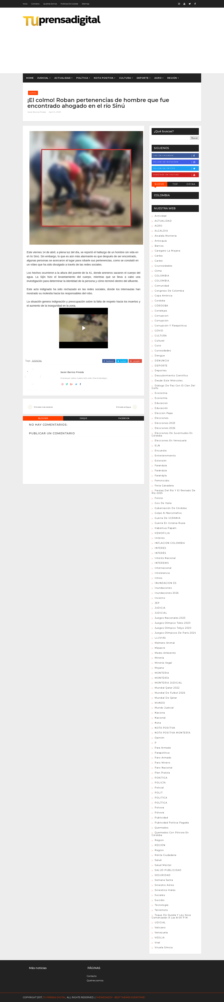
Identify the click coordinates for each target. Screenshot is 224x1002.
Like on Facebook (163, 155)
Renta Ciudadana (165, 855)
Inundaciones (163, 588)
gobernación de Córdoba (171, 508)
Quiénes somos (50, 4)
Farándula (161, 470)
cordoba (160, 300)
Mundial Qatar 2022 (167, 687)
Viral (157, 942)
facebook (109, 361)
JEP (157, 603)
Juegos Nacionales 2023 (170, 618)
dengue (160, 355)
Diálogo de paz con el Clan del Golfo (173, 387)
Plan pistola (162, 772)
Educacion (161, 403)
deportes (161, 370)
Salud (158, 860)
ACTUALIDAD (62, 78)
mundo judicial (164, 707)
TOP (175, 184)
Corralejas (161, 310)
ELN (157, 445)
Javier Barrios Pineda (36, 112)
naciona (160, 712)
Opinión (160, 737)
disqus (83, 418)
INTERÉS (160, 553)
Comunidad (162, 285)
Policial (159, 787)
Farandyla (161, 475)
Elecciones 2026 (165, 428)
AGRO (158, 78)
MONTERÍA (162, 678)
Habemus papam (166, 528)
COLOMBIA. (162, 280)
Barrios (159, 245)
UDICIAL (160, 922)
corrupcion (162, 315)
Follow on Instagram (165, 162)
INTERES (160, 548)
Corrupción (162, 320)
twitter (123, 361)
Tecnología (161, 905)
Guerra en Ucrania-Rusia (170, 523)
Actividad (161, 215)
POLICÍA (160, 782)
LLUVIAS (160, 637)
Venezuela (161, 932)
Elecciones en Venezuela (171, 440)
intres (158, 578)
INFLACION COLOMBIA (170, 543)
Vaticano (160, 927)
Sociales (160, 895)
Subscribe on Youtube (166, 175)
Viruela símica (164, 947)
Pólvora (159, 812)
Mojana (159, 667)
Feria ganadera (164, 485)
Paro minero (162, 762)
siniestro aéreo (164, 885)
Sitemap (85, 4)
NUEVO (159, 184)
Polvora (159, 807)
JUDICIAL (43, 78)
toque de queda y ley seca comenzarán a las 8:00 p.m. (171, 916)
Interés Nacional (165, 558)
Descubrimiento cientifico (171, 375)
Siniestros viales (165, 890)
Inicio (25, 4)
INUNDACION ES (166, 583)
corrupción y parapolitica (171, 325)
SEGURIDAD (163, 875)
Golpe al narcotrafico (168, 513)
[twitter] (189, 4)
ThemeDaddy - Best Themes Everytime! (120, 997)
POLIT (159, 792)
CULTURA (125, 78)
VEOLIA (160, 937)
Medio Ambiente (165, 653)
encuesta (161, 450)
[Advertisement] (145, 47)
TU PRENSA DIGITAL (54, 997)
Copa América (163, 295)
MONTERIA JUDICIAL (168, 682)
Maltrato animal (165, 643)
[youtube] (184, 4)
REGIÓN (172, 78)
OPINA (191, 184)
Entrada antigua (123, 407)
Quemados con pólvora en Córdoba (170, 834)
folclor (159, 498)
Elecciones (161, 418)
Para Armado (163, 747)
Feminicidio (162, 480)
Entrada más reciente (43, 407)
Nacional (160, 717)
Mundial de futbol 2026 (170, 692)
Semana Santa (164, 880)
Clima (158, 270)
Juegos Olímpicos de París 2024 (175, 632)
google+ (136, 361)
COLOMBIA (162, 275)
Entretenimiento (165, 455)
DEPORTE (143, 78)
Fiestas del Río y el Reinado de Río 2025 (174, 491)
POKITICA (161, 777)
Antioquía (161, 240)
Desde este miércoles (169, 380)
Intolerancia (162, 573)
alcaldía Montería (166, 235)
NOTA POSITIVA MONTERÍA (172, 732)
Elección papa (164, 413)
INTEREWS (162, 563)
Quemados (161, 827)
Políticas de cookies (69, 4)
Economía (161, 398)
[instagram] (179, 4)
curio (158, 345)
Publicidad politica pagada (172, 822)
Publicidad (161, 817)
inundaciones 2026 (167, 593)
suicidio (160, 900)
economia (161, 393)
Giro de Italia (163, 503)
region (159, 840)
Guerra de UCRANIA (168, 518)
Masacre (160, 648)
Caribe (159, 260)
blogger (43, 418)
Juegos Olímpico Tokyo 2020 (173, 628)
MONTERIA (162, 673)
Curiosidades (163, 350)
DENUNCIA (162, 360)
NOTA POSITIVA (103, 78)
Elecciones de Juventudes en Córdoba (172, 434)
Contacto (35, 4)
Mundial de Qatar (166, 697)
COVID (159, 330)
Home (30, 78)
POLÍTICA (82, 78)
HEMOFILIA (162, 533)
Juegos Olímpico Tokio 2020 (173, 623)
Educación (161, 408)
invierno (160, 598)
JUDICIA (160, 607)
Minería (159, 657)
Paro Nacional (163, 767)
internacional (163, 568)
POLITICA (161, 797)
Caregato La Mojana (167, 250)
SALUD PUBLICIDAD (168, 870)
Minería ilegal (163, 662)
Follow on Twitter (164, 168)
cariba (159, 255)
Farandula (161, 465)
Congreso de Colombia (169, 290)
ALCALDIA (161, 230)
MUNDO (160, 702)
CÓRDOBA (161, 305)
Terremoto (161, 910)
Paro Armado (163, 757)
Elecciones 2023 (165, 423)
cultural (159, 340)
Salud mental (163, 865)
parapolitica (162, 752)
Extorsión (161, 460)
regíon (159, 850)
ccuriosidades (163, 265)
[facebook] (195, 4)
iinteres (160, 538)
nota (158, 722)
